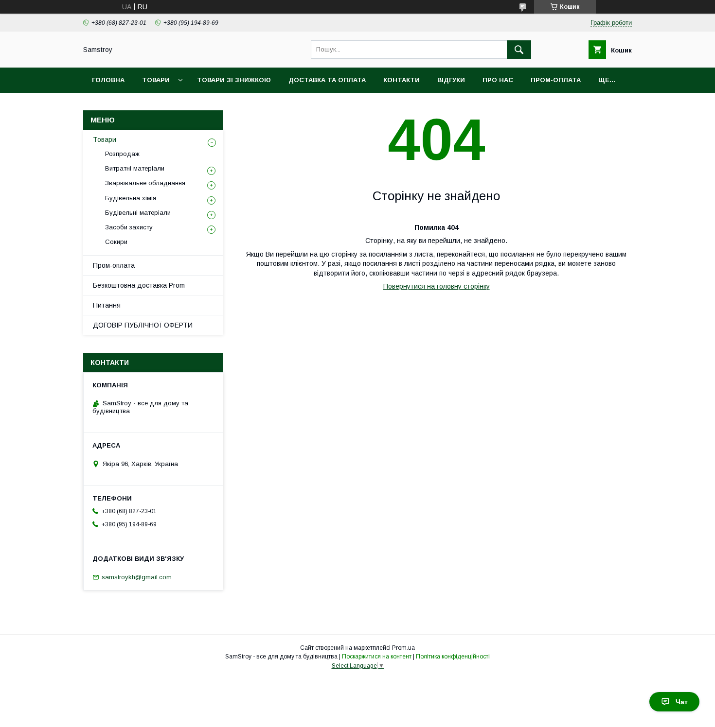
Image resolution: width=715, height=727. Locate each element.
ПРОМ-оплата (556, 80)
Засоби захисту (129, 227)
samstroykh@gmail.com (137, 577)
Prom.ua (403, 647)
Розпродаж (122, 153)
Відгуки (451, 80)
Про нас (498, 80)
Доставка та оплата (327, 80)
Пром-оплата (114, 265)
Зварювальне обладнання (145, 183)
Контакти (401, 80)
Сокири (116, 241)
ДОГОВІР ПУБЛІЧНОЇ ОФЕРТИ (143, 325)
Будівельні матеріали (138, 212)
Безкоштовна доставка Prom (139, 285)
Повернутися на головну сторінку (436, 286)
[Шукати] (519, 49)
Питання (107, 305)
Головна (108, 80)
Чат (682, 702)
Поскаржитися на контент (376, 656)
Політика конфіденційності (453, 656)
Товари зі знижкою (234, 80)
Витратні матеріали (134, 168)
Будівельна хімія (130, 198)
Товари (156, 80)
